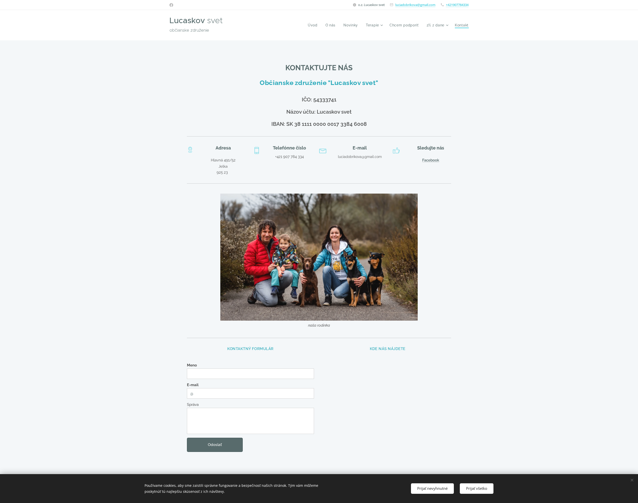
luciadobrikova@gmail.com (415, 4)
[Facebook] (171, 5)
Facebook (430, 160)
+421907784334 (457, 4)
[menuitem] (314, 25)
